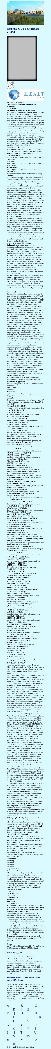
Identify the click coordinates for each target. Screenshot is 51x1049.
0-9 (19, 1044)
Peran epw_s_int (14, 952)
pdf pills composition (20, 9)
